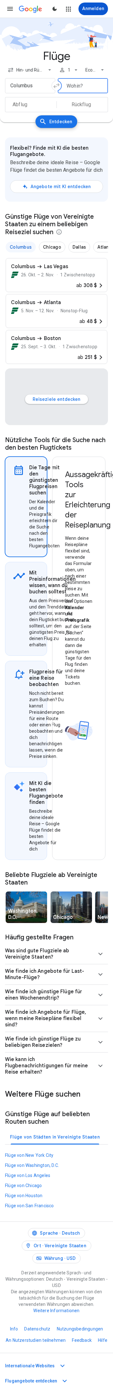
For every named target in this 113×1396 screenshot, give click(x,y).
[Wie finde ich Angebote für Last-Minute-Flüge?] (100, 974)
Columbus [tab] (21, 247)
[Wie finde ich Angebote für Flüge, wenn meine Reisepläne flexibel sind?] (100, 1018)
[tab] (26, 507)
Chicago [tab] (52, 247)
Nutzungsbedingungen (80, 1328)
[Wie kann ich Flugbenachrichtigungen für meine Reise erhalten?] (100, 1065)
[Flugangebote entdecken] (64, 1381)
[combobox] (30, 70)
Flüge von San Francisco (29, 1205)
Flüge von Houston (23, 1195)
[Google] (30, 9)
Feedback (82, 1340)
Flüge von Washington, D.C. (32, 1165)
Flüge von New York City (29, 1155)
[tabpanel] (78, 658)
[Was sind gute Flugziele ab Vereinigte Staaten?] (100, 954)
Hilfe (102, 1340)
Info (14, 1328)
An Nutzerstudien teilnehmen (36, 1340)
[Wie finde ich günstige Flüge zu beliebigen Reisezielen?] (100, 1042)
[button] (10, 8)
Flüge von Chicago (23, 1185)
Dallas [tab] (79, 247)
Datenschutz (37, 1328)
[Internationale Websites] (62, 1365)
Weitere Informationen (56, 1310)
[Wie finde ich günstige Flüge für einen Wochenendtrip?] (100, 995)
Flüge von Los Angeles (27, 1175)
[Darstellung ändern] (55, 9)
